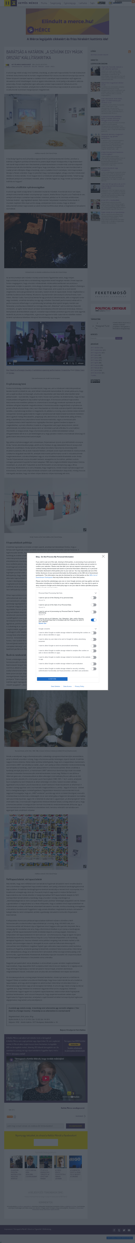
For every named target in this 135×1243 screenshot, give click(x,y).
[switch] (93, 597)
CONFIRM (52, 679)
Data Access (67, 686)
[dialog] (67, 621)
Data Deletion (55, 686)
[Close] (104, 557)
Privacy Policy (79, 686)
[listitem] (67, 593)
